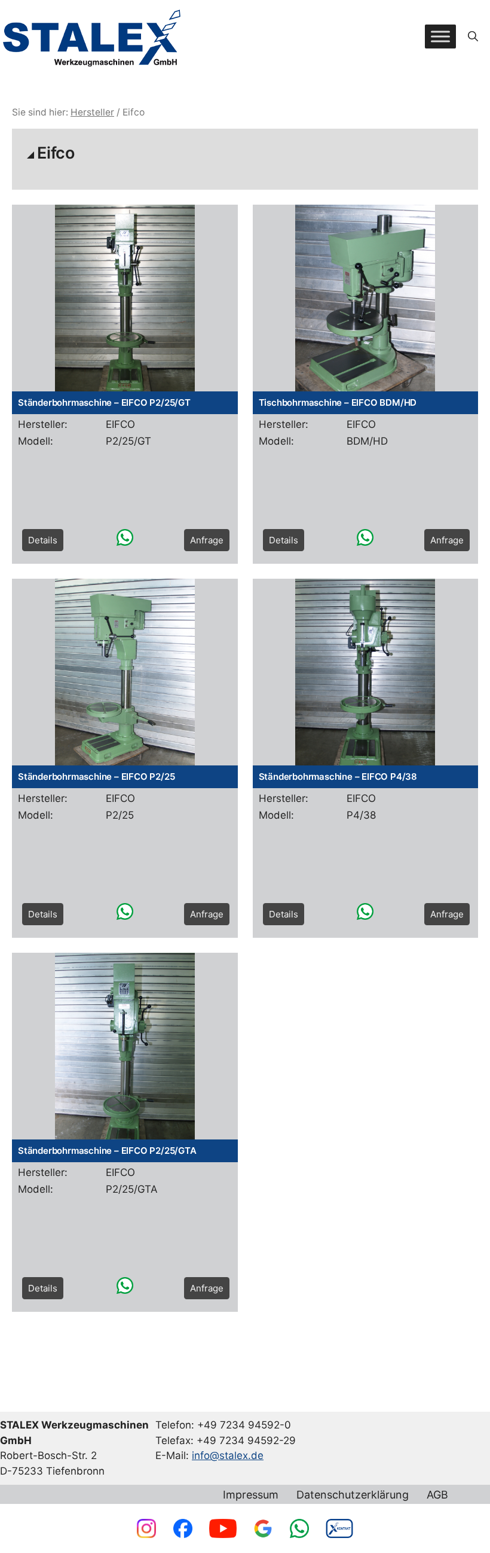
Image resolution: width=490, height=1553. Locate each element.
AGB (437, 1495)
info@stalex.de (228, 1455)
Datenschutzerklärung (352, 1495)
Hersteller (92, 112)
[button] (473, 36)
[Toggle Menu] (440, 36)
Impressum (250, 1495)
